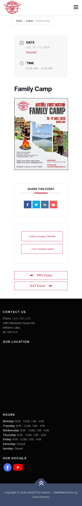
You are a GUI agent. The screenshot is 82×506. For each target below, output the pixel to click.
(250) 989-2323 (21, 318)
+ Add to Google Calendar (42, 236)
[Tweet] (36, 204)
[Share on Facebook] (27, 204)
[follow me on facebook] (7, 467)
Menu (75, 7)
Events (29, 20)
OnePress (59, 492)
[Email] (53, 204)
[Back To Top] (41, 483)
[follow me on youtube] (18, 467)
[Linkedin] (45, 204)
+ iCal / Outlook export (42, 248)
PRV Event (44, 275)
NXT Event (37, 286)
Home (19, 20)
